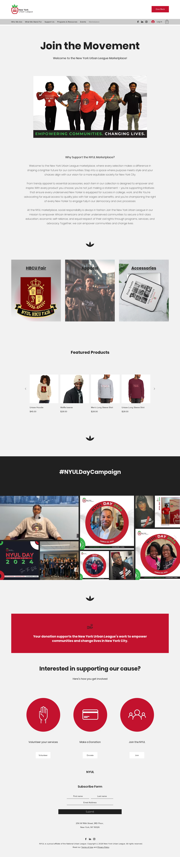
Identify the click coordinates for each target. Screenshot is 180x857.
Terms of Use (87, 847)
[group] (90, 395)
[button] (17, 22)
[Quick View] (44, 389)
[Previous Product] (25, 388)
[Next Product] (154, 388)
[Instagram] (146, 21)
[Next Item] (175, 537)
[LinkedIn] (142, 21)
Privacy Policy (103, 847)
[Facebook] (138, 21)
